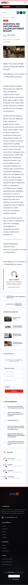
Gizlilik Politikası (7, 559)
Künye (4, 545)
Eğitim (4, 526)
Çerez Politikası (7, 564)
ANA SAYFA (6, 17)
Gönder (14, 391)
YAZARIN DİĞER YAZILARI (14, 287)
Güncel (13, 17)
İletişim (4, 548)
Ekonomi (4, 529)
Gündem (4, 537)
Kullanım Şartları (7, 561)
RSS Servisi (5, 551)
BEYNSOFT (16, 579)
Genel (4, 531)
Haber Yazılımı (15, 576)
